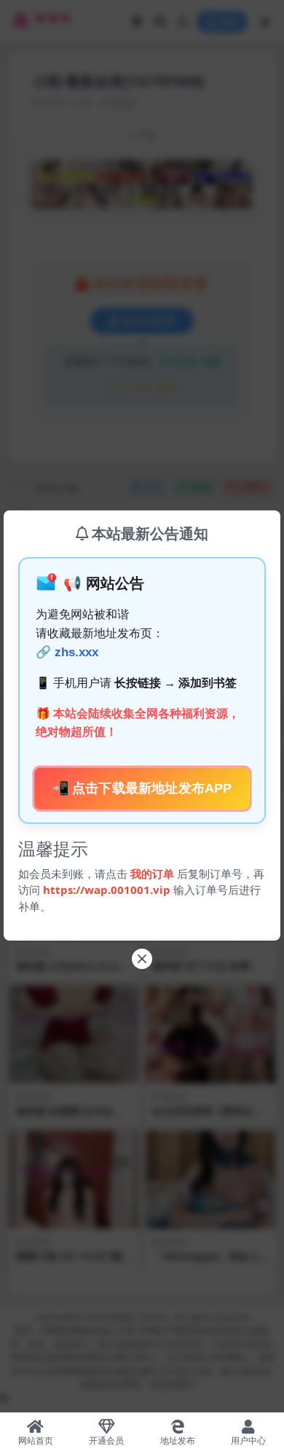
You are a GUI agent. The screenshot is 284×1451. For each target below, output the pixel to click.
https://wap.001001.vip (108, 889)
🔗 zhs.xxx (67, 652)
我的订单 (152, 873)
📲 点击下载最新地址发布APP (142, 788)
